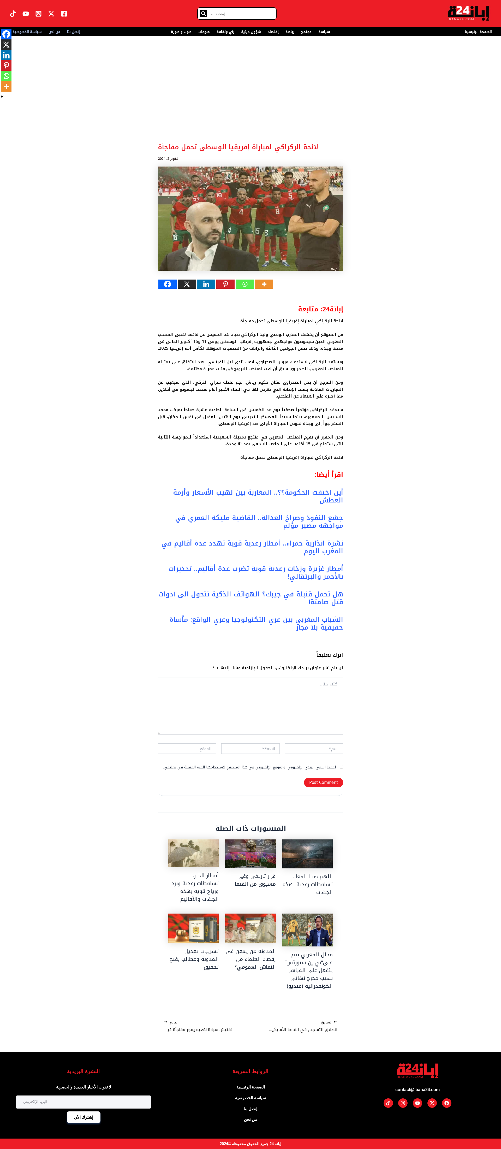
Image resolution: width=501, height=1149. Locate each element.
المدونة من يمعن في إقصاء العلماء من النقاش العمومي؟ (251, 959)
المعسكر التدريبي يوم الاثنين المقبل (240, 417)
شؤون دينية (251, 31)
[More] (264, 284)
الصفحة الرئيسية (478, 31)
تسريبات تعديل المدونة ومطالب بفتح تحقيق (194, 959)
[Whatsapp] (245, 284)
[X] (187, 284)
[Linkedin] (206, 284)
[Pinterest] (225, 284)
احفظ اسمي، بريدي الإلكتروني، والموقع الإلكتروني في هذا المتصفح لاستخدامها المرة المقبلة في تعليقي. (249, 767)
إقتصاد (273, 31)
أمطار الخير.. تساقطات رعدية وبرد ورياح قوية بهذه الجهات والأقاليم (195, 887)
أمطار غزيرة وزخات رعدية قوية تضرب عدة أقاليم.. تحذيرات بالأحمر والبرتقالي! (255, 572)
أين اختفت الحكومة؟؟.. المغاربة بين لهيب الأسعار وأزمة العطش (258, 496)
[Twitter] (51, 13)
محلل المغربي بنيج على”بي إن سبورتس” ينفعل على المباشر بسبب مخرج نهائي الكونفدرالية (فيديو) (309, 970)
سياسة (324, 31)
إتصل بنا (73, 31)
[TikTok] (13, 13)
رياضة (289, 31)
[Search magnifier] (203, 13)
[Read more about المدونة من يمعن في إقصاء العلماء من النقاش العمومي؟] (250, 928)
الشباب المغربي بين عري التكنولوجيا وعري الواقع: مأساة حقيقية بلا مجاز (256, 623)
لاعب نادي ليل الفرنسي (230, 362)
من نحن (54, 31)
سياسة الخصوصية (27, 31)
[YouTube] (25, 13)
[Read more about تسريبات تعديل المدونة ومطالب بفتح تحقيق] (193, 928)
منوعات (204, 31)
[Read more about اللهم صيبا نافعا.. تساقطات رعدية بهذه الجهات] (307, 853)
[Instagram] (38, 13)
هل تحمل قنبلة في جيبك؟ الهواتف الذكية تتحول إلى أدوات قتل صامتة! (250, 598)
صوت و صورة (181, 31)
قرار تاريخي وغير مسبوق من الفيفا (255, 880)
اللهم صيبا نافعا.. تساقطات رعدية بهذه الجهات (308, 884)
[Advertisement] (250, 101)
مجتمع (306, 31)
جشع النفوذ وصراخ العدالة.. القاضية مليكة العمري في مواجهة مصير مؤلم (259, 522)
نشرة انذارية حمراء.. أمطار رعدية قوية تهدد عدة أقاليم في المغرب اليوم (252, 547)
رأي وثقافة (225, 31)
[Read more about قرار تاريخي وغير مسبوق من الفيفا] (250, 853)
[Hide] (2, 96)
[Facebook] (64, 13)
